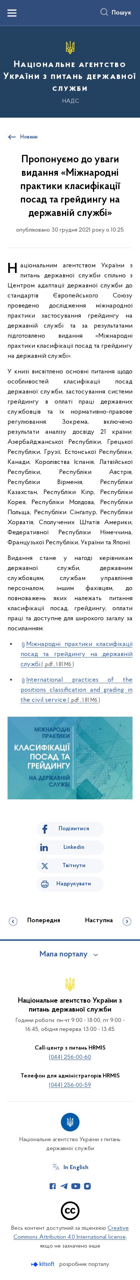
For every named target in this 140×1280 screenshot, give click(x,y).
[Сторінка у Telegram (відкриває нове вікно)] (64, 1186)
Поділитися (74, 829)
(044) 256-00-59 (70, 1085)
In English (75, 1168)
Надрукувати (73, 884)
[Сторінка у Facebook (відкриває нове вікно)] (52, 1186)
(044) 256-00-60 (70, 1057)
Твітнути (73, 866)
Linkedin (73, 847)
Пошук (121, 13)
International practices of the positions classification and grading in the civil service (77, 690)
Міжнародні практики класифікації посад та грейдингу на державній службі (77, 654)
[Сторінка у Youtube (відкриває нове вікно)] (75, 1186)
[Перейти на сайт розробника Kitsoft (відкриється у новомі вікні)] (43, 1264)
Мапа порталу (64, 955)
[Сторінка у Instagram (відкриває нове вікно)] (87, 1186)
